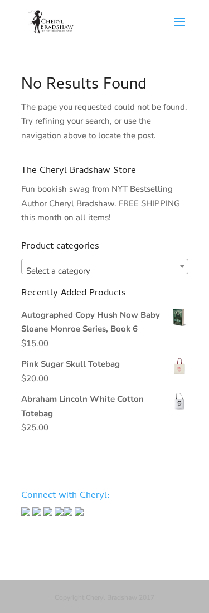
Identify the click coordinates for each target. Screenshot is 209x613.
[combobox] (104, 266)
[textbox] (105, 271)
